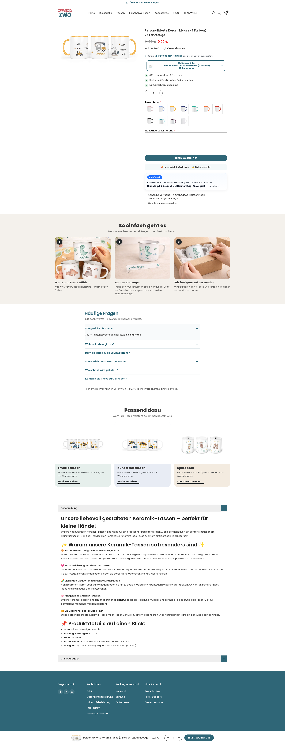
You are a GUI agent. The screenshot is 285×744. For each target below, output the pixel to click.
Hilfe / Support (153, 697)
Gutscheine (122, 702)
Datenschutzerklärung (100, 697)
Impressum (93, 708)
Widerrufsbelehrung (98, 702)
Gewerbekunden (154, 702)
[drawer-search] (213, 13)
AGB (89, 691)
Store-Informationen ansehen (162, 203)
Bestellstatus (152, 691)
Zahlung (120, 697)
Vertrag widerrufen (98, 713)
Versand (121, 691)
